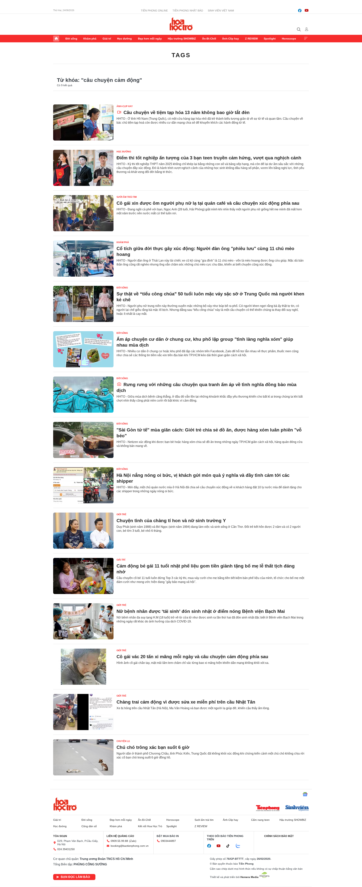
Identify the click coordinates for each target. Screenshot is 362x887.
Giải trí (107, 38)
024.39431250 (66, 849)
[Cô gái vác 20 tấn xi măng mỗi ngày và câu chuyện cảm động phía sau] (83, 667)
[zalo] (240, 846)
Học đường (124, 38)
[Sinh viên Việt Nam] (297, 808)
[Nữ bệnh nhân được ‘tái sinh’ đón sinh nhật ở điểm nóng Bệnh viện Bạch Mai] (83, 621)
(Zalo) (132, 840)
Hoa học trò (65, 804)
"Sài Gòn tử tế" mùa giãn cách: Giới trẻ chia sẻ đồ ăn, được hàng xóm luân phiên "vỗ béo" (209, 432)
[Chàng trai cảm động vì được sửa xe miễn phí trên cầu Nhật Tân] (83, 712)
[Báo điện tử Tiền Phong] (267, 808)
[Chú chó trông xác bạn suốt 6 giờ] (83, 757)
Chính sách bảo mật (279, 836)
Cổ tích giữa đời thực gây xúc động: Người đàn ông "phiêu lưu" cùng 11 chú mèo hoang (205, 251)
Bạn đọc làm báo (75, 877)
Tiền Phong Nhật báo (188, 10)
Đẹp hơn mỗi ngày (150, 38)
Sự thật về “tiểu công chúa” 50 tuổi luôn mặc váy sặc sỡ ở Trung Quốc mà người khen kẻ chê (210, 296)
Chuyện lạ (123, 741)
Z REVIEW (251, 38)
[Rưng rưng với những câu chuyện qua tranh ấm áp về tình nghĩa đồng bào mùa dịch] (83, 395)
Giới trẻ (121, 514)
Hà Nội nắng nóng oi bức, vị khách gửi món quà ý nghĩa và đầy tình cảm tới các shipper (203, 478)
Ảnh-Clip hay (230, 38)
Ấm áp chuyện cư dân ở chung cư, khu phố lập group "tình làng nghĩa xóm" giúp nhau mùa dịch (205, 342)
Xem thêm (306, 39)
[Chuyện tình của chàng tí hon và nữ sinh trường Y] (83, 531)
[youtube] (306, 11)
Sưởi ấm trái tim (127, 197)
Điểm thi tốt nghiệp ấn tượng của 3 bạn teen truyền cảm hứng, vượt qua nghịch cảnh (209, 157)
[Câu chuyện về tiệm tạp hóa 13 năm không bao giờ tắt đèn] (83, 122)
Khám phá (89, 38)
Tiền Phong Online (154, 10)
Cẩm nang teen (260, 819)
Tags (181, 55)
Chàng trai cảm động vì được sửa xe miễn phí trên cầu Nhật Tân (186, 701)
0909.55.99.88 (119, 840)
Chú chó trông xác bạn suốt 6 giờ (153, 747)
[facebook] (300, 11)
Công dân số (89, 826)
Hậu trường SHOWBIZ (182, 38)
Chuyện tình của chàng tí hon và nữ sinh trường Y (171, 520)
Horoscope (289, 38)
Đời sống (71, 38)
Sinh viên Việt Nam (221, 10)
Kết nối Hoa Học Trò (150, 826)
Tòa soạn (60, 836)
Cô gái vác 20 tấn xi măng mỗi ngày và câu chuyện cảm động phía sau (192, 656)
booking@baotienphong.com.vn (130, 845)
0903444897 (168, 840)
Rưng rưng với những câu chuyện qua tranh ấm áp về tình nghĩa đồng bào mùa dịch (206, 387)
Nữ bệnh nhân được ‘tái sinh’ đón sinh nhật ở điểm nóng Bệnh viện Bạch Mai (201, 611)
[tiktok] (230, 846)
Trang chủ (56, 39)
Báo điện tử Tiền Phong (181, 24)
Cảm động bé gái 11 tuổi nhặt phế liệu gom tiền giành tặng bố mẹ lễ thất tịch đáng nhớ (206, 568)
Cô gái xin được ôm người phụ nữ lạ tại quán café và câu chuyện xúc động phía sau (208, 203)
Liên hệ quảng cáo (120, 836)
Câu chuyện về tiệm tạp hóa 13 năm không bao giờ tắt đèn (186, 112)
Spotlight (270, 38)
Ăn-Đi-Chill (209, 38)
